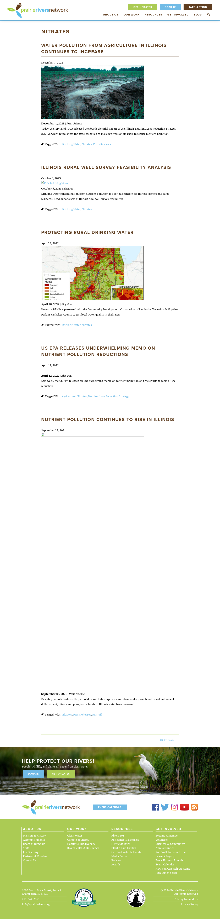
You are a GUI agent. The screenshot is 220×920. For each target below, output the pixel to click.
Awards (115, 864)
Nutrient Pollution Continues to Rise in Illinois (107, 419)
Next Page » (168, 740)
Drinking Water (71, 144)
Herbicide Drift (120, 843)
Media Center (119, 856)
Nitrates (87, 144)
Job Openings (31, 852)
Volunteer (162, 839)
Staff (26, 848)
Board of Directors (34, 843)
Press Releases (102, 144)
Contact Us (29, 860)
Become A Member (167, 835)
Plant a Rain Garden (123, 848)
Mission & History (34, 835)
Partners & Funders (35, 856)
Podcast (116, 860)
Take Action (198, 7)
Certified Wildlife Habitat (126, 852)
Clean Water (74, 835)
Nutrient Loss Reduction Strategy (108, 396)
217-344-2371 (31, 899)
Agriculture (68, 396)
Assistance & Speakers (125, 839)
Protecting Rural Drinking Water (87, 232)
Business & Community (170, 843)
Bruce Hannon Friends (169, 860)
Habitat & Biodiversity (81, 843)
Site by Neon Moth (186, 899)
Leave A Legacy (165, 856)
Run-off (97, 714)
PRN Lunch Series (166, 872)
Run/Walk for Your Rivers (171, 852)
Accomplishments (34, 839)
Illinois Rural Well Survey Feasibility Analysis (106, 167)
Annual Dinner (165, 848)
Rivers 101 (117, 835)
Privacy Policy (189, 904)
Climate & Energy (78, 839)
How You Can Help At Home (173, 868)
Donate (170, 7)
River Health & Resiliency (83, 848)
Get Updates (142, 7)
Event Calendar (110, 807)
